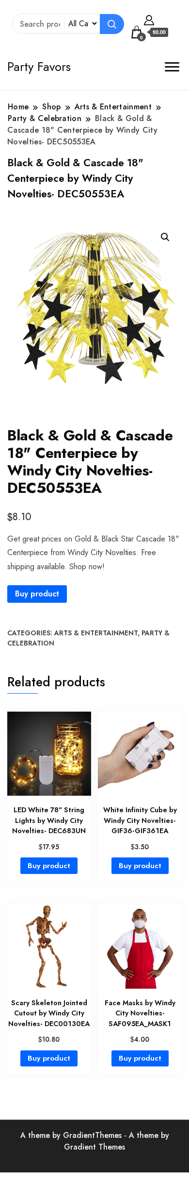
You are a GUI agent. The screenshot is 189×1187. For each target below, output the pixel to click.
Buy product (37, 593)
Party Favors (39, 66)
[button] (165, 237)
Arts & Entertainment (96, 633)
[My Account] (149, 19)
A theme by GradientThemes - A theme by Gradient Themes (94, 1141)
